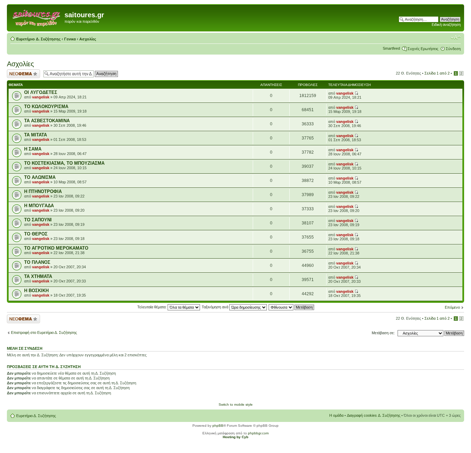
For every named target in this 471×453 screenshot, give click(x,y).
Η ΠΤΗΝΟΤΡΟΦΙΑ (43, 191)
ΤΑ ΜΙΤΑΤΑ (35, 134)
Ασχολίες (87, 39)
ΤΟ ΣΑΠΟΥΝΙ (38, 219)
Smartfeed (391, 48)
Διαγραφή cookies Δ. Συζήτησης (373, 415)
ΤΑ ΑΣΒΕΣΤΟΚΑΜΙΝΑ (47, 120)
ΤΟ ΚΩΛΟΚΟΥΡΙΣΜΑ (46, 106)
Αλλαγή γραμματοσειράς (456, 38)
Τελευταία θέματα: (152, 307)
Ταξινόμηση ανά (215, 307)
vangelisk (40, 97)
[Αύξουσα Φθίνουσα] (292, 307)
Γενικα (70, 39)
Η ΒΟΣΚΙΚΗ (36, 290)
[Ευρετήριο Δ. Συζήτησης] (36, 17)
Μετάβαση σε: (383, 333)
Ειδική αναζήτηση (446, 24)
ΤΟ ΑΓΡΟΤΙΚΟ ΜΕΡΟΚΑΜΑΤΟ (56, 248)
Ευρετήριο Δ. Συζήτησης (38, 39)
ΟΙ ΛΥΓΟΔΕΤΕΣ (40, 92)
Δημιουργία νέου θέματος (20, 73)
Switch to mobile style (236, 404)
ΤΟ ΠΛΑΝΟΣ (37, 262)
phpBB (217, 425)
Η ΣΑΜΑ (32, 149)
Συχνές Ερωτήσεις (423, 49)
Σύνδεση (453, 49)
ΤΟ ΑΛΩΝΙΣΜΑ (40, 177)
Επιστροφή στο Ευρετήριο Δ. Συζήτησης (44, 332)
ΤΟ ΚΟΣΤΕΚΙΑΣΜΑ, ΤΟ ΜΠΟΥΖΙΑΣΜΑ (64, 163)
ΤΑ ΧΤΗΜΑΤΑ (38, 276)
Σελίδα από (437, 73)
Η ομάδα (336, 415)
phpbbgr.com (258, 433)
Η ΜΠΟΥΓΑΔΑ (39, 205)
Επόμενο (452, 307)
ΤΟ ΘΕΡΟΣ (36, 234)
